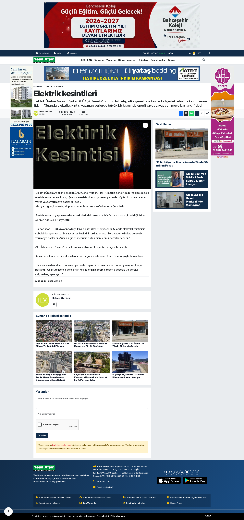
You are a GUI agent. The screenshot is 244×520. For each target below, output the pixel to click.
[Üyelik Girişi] (208, 53)
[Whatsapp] (192, 472)
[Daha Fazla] (197, 113)
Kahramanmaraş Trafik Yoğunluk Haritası (188, 497)
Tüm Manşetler (90, 503)
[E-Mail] (54, 304)
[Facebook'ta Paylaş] (181, 113)
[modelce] (122, 73)
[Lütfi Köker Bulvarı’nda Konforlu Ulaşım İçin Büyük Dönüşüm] (92, 331)
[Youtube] (187, 472)
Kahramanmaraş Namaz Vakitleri (141, 497)
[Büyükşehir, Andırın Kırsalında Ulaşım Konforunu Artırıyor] (130, 362)
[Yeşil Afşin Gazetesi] (44, 60)
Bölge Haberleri (127, 60)
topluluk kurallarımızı (61, 445)
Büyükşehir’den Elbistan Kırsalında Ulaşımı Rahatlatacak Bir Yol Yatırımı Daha (90, 377)
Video (59, 53)
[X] (171, 472)
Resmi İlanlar (158, 60)
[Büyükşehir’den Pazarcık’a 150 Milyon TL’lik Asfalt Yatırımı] (54, 331)
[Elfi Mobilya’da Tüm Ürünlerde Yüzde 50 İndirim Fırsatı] (130, 331)
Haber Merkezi (61, 298)
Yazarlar (73, 53)
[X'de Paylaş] (186, 113)
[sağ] (222, 112)
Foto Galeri (44, 53)
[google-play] (194, 480)
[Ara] (204, 60)
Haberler (37, 87)
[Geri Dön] (8, 511)
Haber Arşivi (176, 503)
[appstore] (168, 480)
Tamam (208, 516)
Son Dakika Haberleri (135, 503)
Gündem (143, 60)
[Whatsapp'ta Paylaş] (191, 113)
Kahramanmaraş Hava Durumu (97, 497)
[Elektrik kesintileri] (92, 154)
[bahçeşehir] (122, 25)
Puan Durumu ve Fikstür (49, 503)
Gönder (42, 435)
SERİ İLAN (86, 60)
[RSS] (197, 472)
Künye (171, 60)
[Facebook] (166, 472)
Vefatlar (99, 60)
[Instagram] (176, 472)
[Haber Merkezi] (42, 300)
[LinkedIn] (181, 472)
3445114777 (103, 481)
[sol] (21, 112)
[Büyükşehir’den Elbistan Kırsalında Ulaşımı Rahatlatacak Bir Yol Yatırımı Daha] (92, 362)
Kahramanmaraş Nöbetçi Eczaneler (55, 497)
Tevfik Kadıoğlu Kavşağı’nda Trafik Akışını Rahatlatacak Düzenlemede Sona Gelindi (51, 377)
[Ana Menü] (209, 60)
